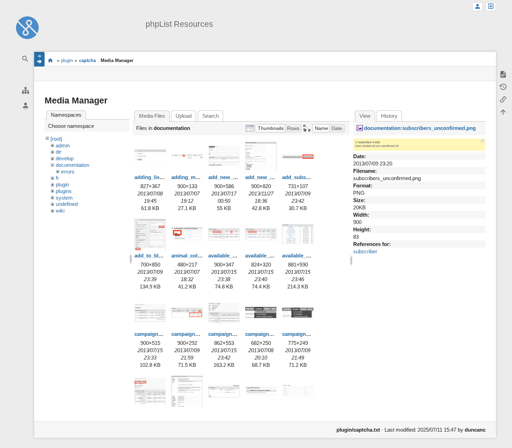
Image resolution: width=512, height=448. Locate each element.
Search (210, 116)
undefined (67, 204)
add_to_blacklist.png (159, 255)
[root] (56, 139)
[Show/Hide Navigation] (39, 59)
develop (64, 158)
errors (68, 172)
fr (57, 178)
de (58, 152)
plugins (64, 191)
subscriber (365, 251)
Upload (184, 116)
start (50, 60)
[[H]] (27, 27)
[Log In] (491, 6)
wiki (60, 211)
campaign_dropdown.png (276, 334)
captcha (87, 60)
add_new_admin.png (233, 177)
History (389, 116)
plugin (67, 60)
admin (63, 145)
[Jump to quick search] (25, 59)
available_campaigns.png (239, 255)
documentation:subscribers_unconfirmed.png (420, 128)
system (64, 198)
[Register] (477, 6)
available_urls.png (304, 255)
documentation (72, 165)
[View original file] (419, 144)
